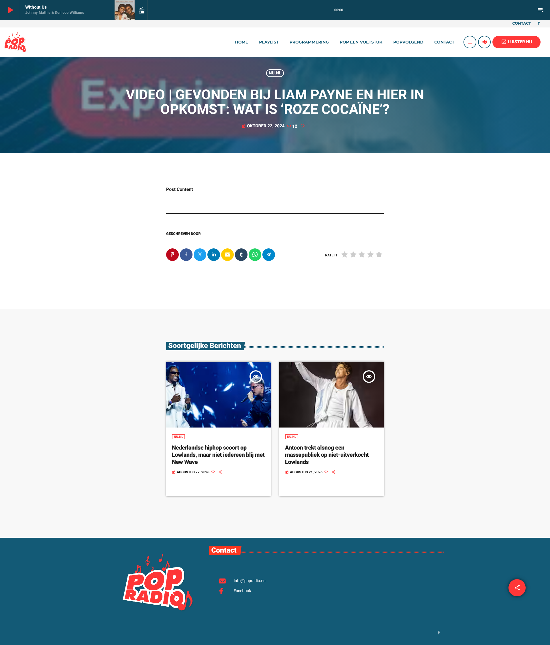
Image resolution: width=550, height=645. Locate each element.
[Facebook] (539, 24)
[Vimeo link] (15, 42)
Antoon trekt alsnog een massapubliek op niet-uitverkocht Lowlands (327, 454)
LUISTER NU (516, 42)
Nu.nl (275, 73)
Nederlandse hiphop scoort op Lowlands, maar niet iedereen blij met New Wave (218, 454)
